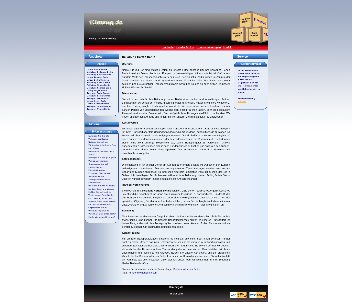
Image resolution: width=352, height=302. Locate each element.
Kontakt (227, 47)
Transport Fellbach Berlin (99, 106)
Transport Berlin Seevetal (99, 93)
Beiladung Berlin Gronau (98, 96)
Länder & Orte (185, 47)
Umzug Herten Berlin (97, 101)
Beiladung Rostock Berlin (99, 75)
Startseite (168, 47)
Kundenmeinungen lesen (143, 272)
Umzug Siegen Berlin (97, 91)
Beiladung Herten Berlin (186, 269)
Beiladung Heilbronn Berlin (100, 72)
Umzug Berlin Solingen (98, 80)
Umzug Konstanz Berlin (98, 104)
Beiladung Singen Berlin (98, 85)
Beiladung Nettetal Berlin (98, 83)
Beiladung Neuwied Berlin (99, 88)
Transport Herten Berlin (98, 98)
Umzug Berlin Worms (97, 69)
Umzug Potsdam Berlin (97, 77)
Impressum (176, 293)
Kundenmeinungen (209, 47)
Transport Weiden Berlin (98, 109)
